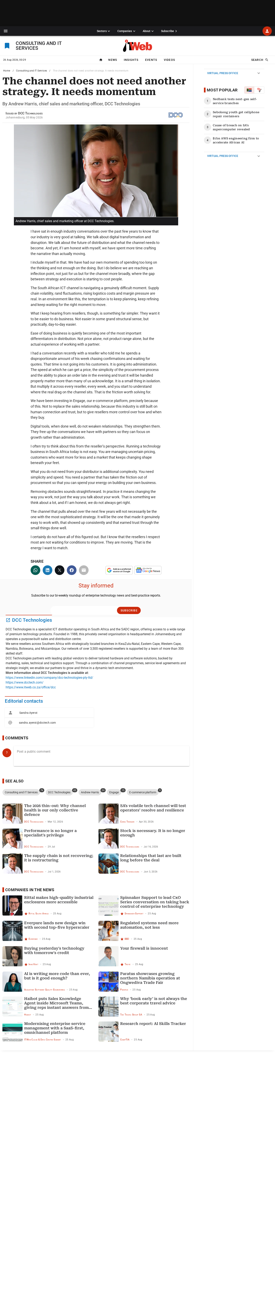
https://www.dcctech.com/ (24, 682)
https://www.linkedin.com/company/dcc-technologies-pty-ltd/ (49, 678)
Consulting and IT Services (31, 70)
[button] (5, 31)
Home (6, 70)
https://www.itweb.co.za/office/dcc (31, 687)
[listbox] (49, 717)
